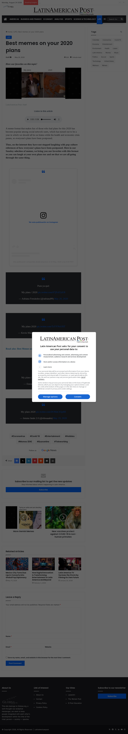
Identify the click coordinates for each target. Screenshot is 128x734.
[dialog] (64, 367)
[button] (64, 367)
